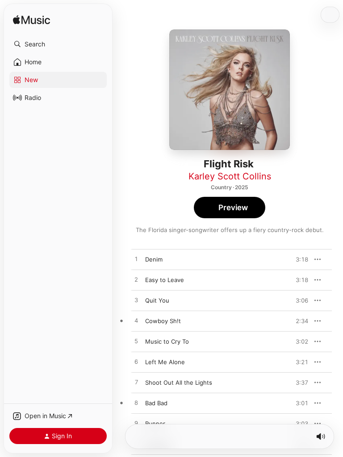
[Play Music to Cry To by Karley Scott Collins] (136, 341)
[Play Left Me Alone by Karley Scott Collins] (136, 362)
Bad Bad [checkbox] (156, 403)
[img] (31, 20)
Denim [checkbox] (154, 259)
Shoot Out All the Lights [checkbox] (178, 382)
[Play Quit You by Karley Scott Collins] (136, 300)
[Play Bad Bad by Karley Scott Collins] (136, 403)
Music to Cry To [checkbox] (167, 341)
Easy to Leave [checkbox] (164, 279)
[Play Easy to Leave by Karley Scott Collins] (136, 280)
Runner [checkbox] (155, 423)
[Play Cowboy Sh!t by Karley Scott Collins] (136, 321)
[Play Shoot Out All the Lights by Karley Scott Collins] (136, 382)
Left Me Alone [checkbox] (165, 362)
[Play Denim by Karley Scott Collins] (136, 259)
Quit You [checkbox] (157, 300)
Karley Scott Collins (229, 176)
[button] (58, 44)
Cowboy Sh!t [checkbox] (163, 320)
